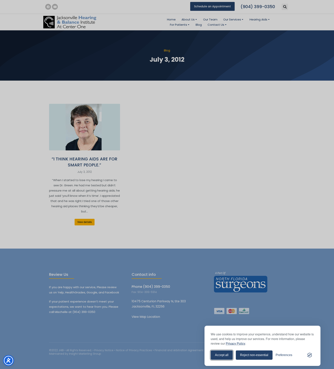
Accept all (221, 355)
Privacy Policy (235, 343)
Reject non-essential (254, 355)
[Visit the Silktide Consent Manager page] (309, 355)
